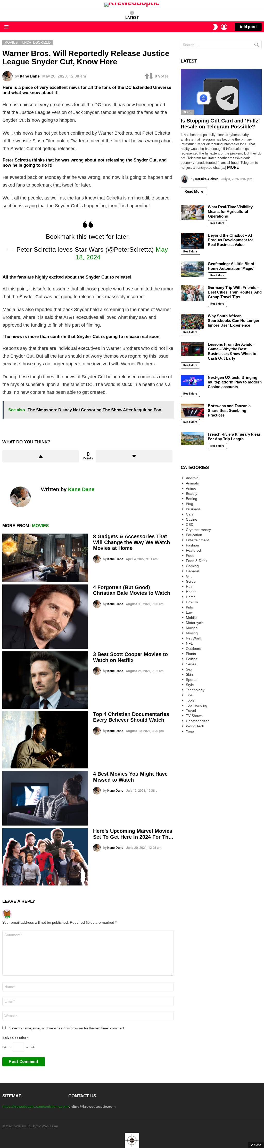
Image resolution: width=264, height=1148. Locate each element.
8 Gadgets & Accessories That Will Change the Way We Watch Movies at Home (131, 542)
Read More (194, 191)
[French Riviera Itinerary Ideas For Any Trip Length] (192, 438)
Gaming (192, 566)
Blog (187, 112)
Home (191, 597)
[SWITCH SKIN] (215, 27)
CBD (189, 524)
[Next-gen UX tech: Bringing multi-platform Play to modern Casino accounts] (192, 380)
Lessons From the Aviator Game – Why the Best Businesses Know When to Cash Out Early (232, 351)
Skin (189, 674)
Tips (189, 695)
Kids (189, 607)
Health (191, 592)
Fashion (192, 545)
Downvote (134, 456)
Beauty (191, 493)
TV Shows (194, 716)
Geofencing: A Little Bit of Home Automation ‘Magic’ (231, 266)
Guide (191, 581)
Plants (191, 654)
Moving (192, 633)
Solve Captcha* (15, 1038)
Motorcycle (195, 623)
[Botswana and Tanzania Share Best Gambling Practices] (192, 411)
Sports (191, 679)
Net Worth (194, 638)
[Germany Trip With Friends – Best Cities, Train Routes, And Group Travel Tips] (192, 293)
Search (256, 45)
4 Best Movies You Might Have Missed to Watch (130, 777)
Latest (132, 18)
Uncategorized (198, 721)
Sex (189, 669)
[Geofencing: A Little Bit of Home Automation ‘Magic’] (192, 269)
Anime (191, 488)
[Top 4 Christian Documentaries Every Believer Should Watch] (45, 739)
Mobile (191, 617)
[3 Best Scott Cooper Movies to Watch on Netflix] (45, 680)
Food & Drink (196, 561)
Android (192, 478)
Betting (191, 499)
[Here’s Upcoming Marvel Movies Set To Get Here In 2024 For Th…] (45, 856)
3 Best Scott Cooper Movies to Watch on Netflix (130, 657)
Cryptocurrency (198, 530)
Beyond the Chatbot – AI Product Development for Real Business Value (230, 240)
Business (193, 509)
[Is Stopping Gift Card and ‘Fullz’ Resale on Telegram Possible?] (221, 92)
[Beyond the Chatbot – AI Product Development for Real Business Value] (192, 241)
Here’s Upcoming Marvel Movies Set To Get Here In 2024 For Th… (133, 834)
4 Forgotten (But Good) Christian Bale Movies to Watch (132, 590)
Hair (189, 586)
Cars (190, 514)
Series (191, 664)
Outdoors (193, 648)
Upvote (40, 456)
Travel (191, 710)
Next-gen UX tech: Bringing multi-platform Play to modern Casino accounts (235, 382)
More (233, 167)
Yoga (190, 731)
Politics (191, 659)
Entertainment (197, 540)
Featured (193, 550)
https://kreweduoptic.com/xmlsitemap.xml (35, 1106)
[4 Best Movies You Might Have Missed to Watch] (45, 798)
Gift (189, 576)
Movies (40, 525)
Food (190, 555)
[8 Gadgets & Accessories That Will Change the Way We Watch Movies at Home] (45, 558)
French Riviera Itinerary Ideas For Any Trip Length (234, 436)
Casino (191, 519)
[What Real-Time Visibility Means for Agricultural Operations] (192, 212)
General (192, 571)
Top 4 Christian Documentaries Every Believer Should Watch (131, 717)
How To (192, 602)
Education (194, 535)
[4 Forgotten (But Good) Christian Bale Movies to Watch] (45, 616)
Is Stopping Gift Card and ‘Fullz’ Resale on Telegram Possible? (220, 123)
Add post (248, 26)
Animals (192, 483)
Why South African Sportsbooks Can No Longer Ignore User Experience (233, 320)
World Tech (195, 726)
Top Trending (196, 705)
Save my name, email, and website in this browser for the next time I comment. (67, 1028)
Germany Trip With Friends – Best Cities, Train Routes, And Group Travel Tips (235, 292)
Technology (195, 690)
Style (190, 685)
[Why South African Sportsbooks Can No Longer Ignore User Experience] (192, 321)
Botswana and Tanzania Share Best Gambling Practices (229, 410)
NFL (189, 643)
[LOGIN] (224, 27)
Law (189, 612)
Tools (190, 700)
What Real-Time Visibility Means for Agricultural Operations (230, 211)
